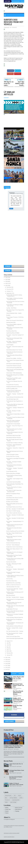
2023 (6, 283)
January (8, 655)
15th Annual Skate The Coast (12, 586)
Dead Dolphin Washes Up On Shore (14, 507)
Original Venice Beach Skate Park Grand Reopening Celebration (13, 746)
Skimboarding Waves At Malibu (13, 473)
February (9, 653)
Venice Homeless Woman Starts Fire (14, 617)
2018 (6, 663)
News (6, 797)
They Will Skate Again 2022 (12, 399)
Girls (15, 795)
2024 (6, 281)
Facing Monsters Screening (12, 384)
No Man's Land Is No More (12, 501)
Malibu (6, 807)
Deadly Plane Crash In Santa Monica (14, 547)
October (8, 291)
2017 (6, 665)
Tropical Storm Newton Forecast (13, 365)
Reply (11, 208)
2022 (6, 285)
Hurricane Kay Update (11, 561)
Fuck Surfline (9, 495)
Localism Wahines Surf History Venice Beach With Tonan (15, 576)
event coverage (13, 802)
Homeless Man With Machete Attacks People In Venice (14, 611)
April (8, 649)
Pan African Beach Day (11, 331)
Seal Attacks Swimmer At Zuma (13, 437)
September (9, 293)
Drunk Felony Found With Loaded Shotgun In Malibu (13, 379)
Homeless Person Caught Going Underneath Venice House (13, 391)
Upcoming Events (15, 799)
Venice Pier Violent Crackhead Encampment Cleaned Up (13, 421)
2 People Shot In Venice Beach (13, 423)
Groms (19, 795)
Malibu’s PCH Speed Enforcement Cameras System (18, 700)
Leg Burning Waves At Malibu (12, 333)
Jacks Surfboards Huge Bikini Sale (14, 367)
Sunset (6, 811)
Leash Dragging (9, 344)
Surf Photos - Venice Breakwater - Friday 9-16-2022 (14, 445)
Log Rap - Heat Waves (11, 308)
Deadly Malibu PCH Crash (12, 609)
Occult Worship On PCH (11, 471)
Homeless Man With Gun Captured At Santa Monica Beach (14, 405)
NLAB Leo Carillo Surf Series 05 (13, 584)
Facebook (11, 70)
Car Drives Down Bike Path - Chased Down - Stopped (14, 589)
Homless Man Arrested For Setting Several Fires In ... (14, 295)
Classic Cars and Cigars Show (13, 636)
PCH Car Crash (9, 567)
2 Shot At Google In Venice (12, 454)
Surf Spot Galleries (13, 797)
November (9, 289)
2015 (6, 669)
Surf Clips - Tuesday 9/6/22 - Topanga (15, 597)
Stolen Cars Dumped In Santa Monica (14, 320)
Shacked (14, 842)
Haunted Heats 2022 (10, 322)
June (8, 645)
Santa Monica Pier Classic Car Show (14, 497)
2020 (6, 659)
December (9, 287)
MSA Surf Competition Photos (13, 493)
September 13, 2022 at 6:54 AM (16, 193)
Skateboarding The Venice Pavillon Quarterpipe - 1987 (14, 556)
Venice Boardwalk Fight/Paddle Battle (14, 638)
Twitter (18, 70)
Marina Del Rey (18, 807)
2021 (6, 657)
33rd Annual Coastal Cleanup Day (13, 363)
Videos (6, 802)
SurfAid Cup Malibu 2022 (11, 388)
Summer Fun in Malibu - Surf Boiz (13, 358)
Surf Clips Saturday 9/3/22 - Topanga (14, 631)
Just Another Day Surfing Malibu (13, 482)
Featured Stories (8, 795)
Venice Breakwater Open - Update (13, 313)
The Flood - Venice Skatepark (13, 544)
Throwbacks (7, 799)
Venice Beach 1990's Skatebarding (14, 373)
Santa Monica (18, 809)
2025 (6, 279)
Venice (6, 813)
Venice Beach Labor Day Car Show (13, 1)
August (8, 641)
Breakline (8, 315)
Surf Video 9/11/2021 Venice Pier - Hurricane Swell (14, 491)
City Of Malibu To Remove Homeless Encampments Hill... (14, 299)
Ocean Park (8, 809)
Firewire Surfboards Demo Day (13, 542)
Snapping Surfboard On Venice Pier (14, 386)
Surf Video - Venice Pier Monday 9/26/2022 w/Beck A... (13, 342)
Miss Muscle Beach (10, 595)
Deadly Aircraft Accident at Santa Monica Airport (13, 540)
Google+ (11, 73)
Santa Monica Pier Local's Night (13, 582)
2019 (6, 661)
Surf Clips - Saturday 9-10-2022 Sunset (15, 509)
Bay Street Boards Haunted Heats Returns (18, 692)
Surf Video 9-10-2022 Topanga (13, 511)
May (8, 647)
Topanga (17, 811)
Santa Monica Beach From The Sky (14, 350)
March (8, 651)
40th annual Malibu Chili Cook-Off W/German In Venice (13, 603)
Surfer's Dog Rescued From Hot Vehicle (15, 531)
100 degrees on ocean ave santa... (8, 83)
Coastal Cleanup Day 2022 (12, 499)
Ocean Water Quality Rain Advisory (14, 513)
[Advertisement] (14, 247)
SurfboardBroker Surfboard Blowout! (14, 626)
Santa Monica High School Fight (13, 435)
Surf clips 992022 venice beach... (19, 83)
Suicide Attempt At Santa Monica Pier (14, 397)
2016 (6, 667)
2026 (6, 277)
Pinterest (18, 73)
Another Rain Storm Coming (12, 456)
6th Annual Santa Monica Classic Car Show (18, 685)
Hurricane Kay (9, 578)
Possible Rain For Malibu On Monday (14, 442)
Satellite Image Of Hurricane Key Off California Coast (14, 525)
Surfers (21, 797)
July (8, 643)
